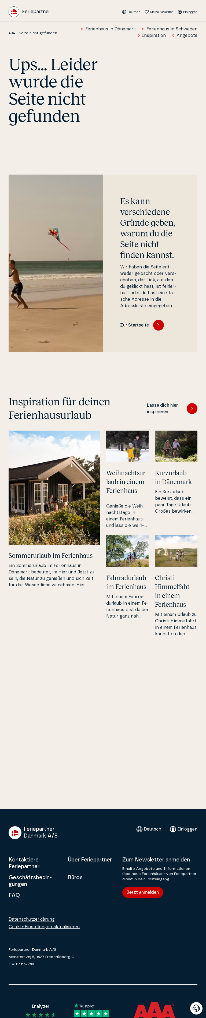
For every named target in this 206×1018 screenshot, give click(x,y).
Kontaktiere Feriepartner (24, 863)
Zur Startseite (134, 325)
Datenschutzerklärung (32, 919)
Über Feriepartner (90, 860)
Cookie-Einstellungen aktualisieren (44, 927)
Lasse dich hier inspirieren (162, 408)
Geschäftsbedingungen (30, 881)
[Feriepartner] (29, 11)
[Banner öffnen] (196, 1008)
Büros (75, 877)
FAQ (14, 895)
